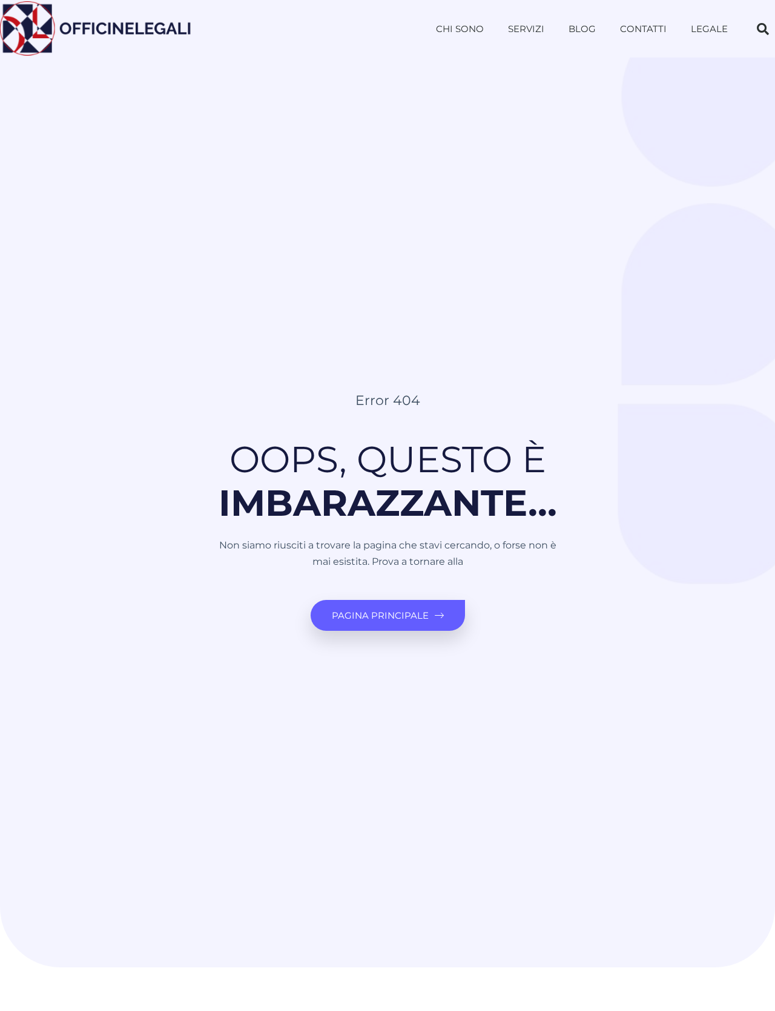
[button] (763, 29)
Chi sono (460, 29)
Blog (582, 29)
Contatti (643, 29)
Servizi (526, 29)
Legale (709, 29)
